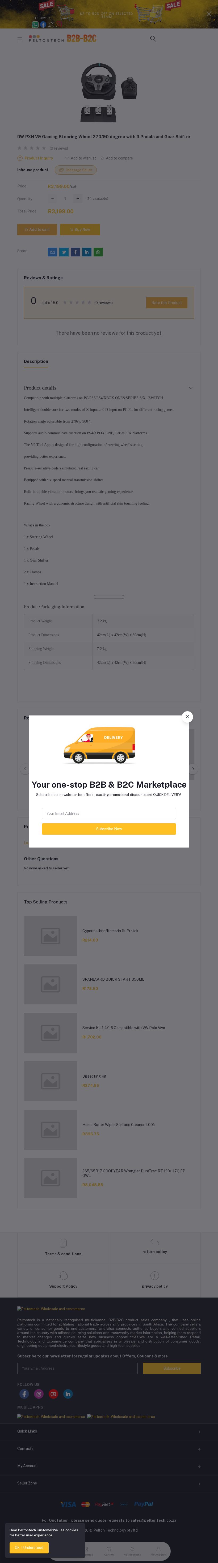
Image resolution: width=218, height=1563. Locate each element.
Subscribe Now (109, 829)
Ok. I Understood (29, 1547)
